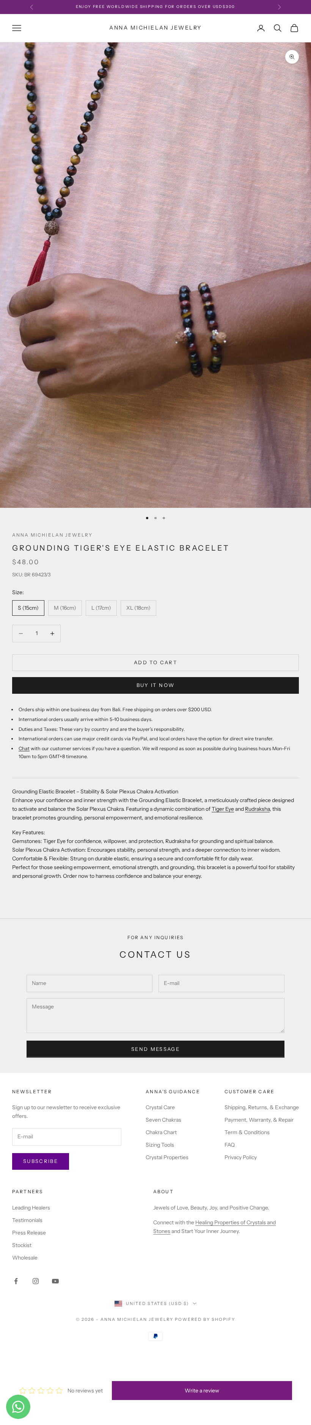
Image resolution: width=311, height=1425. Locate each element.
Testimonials (27, 1220)
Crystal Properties (167, 1157)
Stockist (21, 1245)
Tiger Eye (223, 808)
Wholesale (25, 1257)
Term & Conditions (247, 1132)
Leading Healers (31, 1207)
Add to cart (155, 662)
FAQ (230, 1144)
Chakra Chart (161, 1132)
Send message (155, 1049)
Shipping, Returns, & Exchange (262, 1107)
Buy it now (155, 685)
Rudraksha (257, 808)
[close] (138, 1382)
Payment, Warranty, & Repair (259, 1119)
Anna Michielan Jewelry (52, 535)
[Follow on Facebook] (16, 1281)
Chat (24, 748)
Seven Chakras (163, 1119)
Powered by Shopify (205, 1319)
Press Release (29, 1232)
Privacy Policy (241, 1157)
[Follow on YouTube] (55, 1281)
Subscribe (40, 1161)
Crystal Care (160, 1107)
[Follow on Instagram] (35, 1281)
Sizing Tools (160, 1144)
